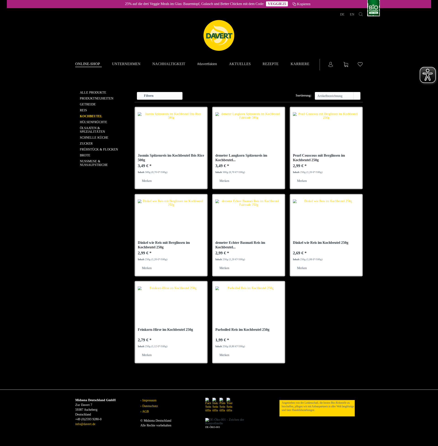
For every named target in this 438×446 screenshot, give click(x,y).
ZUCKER (86, 143)
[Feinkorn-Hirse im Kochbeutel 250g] (171, 306)
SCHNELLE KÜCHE (94, 137)
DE (342, 14)
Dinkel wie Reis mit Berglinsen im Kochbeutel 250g (164, 245)
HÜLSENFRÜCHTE (93, 122)
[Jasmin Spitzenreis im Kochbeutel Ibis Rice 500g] (171, 132)
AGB (145, 411)
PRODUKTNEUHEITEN (96, 98)
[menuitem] (88, 64)
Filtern (148, 95)
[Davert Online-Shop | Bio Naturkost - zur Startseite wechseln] (219, 35)
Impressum (148, 400)
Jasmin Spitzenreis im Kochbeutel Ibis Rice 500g (171, 157)
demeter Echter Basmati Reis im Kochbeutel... (240, 245)
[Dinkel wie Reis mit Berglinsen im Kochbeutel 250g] (171, 219)
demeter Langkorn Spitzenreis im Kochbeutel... (241, 157)
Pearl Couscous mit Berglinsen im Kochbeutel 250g (319, 157)
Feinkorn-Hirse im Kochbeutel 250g (165, 329)
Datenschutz (149, 406)
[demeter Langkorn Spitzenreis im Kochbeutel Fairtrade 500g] (248, 132)
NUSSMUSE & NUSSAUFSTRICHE (94, 163)
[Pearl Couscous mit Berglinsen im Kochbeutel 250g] (326, 132)
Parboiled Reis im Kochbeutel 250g (242, 329)
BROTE (85, 155)
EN (352, 14)
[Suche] (361, 15)
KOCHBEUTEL (91, 116)
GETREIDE (88, 104)
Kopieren (303, 4)
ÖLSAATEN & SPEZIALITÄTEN (92, 129)
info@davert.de (85, 424)
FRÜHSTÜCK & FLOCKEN (99, 149)
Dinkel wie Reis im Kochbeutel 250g (320, 243)
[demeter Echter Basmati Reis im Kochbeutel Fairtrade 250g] (248, 219)
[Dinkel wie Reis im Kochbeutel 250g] (326, 219)
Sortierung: (304, 95)
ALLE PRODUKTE (93, 92)
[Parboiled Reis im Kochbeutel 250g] (248, 306)
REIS (83, 110)
